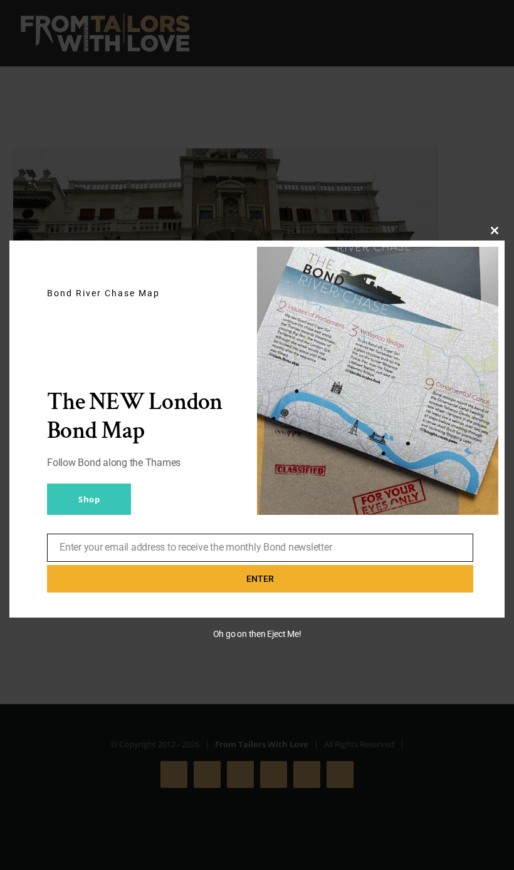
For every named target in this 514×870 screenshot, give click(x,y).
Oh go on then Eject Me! (257, 634)
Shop (89, 499)
